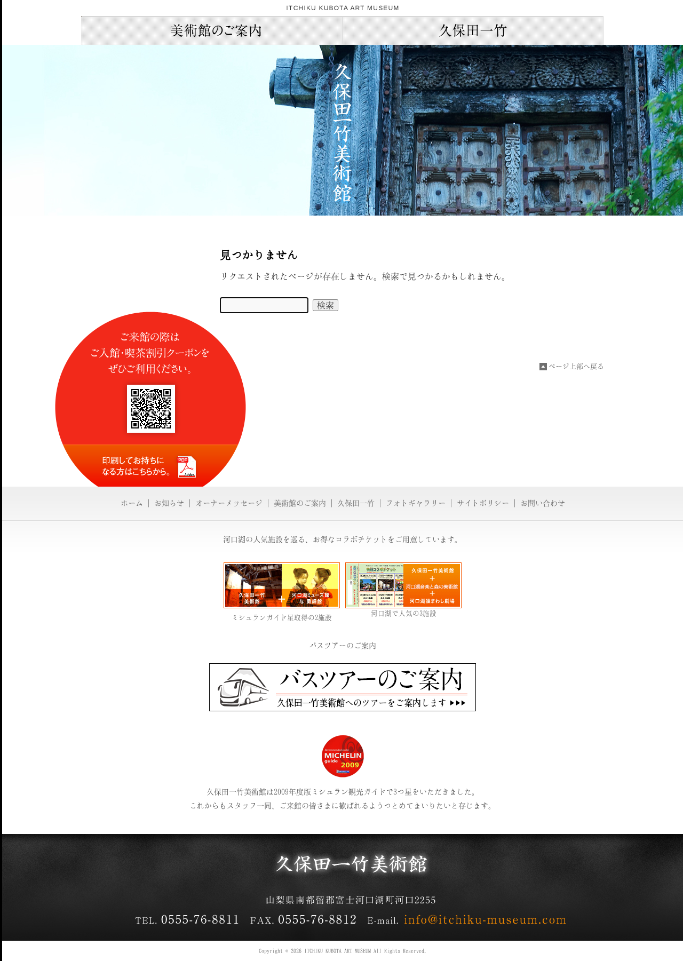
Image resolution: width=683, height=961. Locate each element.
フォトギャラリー (416, 503)
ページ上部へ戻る (576, 366)
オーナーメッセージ (229, 503)
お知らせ (169, 503)
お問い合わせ (542, 503)
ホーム (132, 503)
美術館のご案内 (212, 30)
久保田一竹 (473, 30)
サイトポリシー (483, 503)
